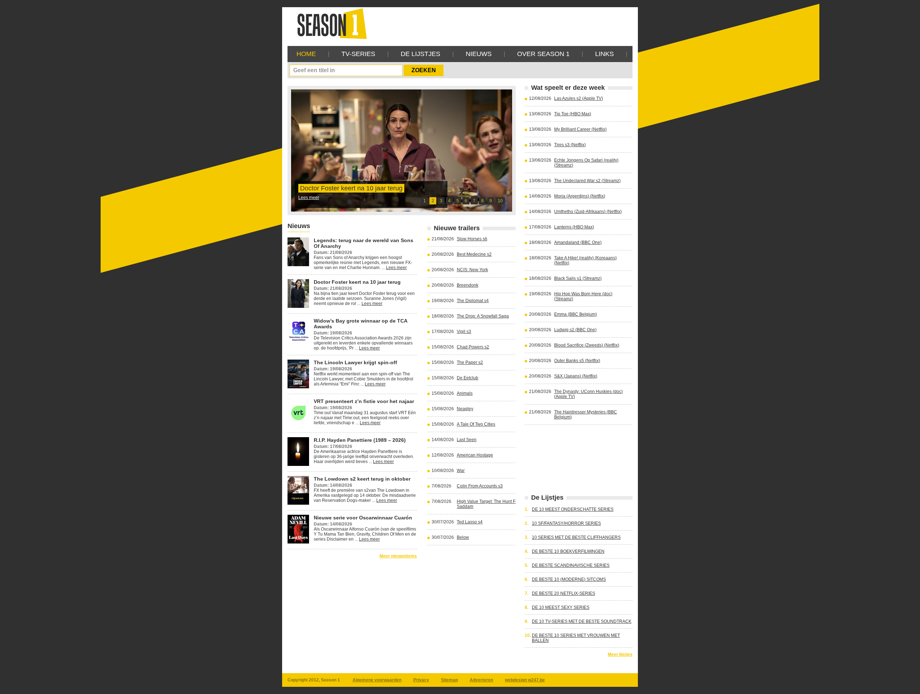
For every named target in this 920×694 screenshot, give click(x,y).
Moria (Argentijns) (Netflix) (579, 196)
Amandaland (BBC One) (578, 242)
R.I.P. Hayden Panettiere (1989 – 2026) (360, 440)
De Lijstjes (420, 53)
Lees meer (308, 197)
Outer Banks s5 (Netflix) (577, 360)
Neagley (465, 408)
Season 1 (329, 23)
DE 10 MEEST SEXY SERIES (560, 607)
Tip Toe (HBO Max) (572, 113)
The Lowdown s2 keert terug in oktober (362, 479)
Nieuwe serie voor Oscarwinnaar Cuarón (363, 517)
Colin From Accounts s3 (480, 486)
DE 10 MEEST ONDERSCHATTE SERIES (572, 509)
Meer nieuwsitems (398, 556)
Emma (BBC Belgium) (575, 314)
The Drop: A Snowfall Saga (483, 316)
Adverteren (481, 680)
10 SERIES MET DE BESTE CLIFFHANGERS (576, 537)
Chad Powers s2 (473, 347)
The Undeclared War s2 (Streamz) (587, 180)
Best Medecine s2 (474, 254)
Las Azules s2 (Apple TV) (578, 98)
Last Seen (467, 439)
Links (604, 53)
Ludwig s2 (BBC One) (575, 329)
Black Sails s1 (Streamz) (578, 278)
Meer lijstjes (620, 654)
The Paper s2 (470, 362)
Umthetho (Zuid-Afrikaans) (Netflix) (588, 211)
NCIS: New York (472, 269)
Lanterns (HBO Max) (574, 227)
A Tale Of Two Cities (476, 424)
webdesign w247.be (525, 680)
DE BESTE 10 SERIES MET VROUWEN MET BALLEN (576, 638)
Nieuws (479, 53)
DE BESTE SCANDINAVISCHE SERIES (571, 565)
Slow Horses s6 (472, 238)
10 (500, 200)
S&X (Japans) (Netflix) (575, 376)
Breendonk (467, 285)
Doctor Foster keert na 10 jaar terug (351, 188)
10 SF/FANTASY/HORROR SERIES (566, 523)
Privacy (421, 680)
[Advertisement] (501, 23)
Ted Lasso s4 (470, 521)
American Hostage (475, 455)
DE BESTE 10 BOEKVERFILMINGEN (568, 551)
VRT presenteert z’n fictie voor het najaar (364, 401)
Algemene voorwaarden (377, 680)
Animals (465, 393)
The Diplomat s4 (473, 300)
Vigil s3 (464, 331)
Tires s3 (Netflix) (570, 144)
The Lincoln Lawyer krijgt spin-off (355, 362)
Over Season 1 (543, 53)
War (461, 470)
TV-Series (358, 53)
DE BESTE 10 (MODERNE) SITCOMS (569, 579)
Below (463, 537)
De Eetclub (467, 377)
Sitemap (449, 680)
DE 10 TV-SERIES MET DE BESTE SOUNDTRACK (581, 621)
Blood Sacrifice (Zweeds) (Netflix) (586, 345)
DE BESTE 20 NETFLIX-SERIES (563, 593)
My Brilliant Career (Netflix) (580, 129)
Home (306, 53)
